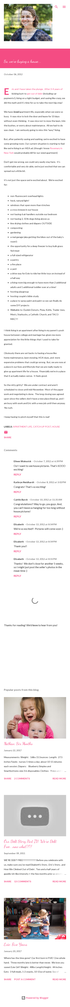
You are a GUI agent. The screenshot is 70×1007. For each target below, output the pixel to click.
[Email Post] (6, 433)
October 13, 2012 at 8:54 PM (41, 524)
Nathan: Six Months (18, 743)
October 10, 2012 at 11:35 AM (46, 499)
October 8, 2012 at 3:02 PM (51, 482)
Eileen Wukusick (22, 461)
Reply (17, 474)
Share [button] (7, 437)
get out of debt (35, 93)
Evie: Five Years (15, 944)
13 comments (22, 881)
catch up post (42, 426)
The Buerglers (18, 6)
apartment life (22, 426)
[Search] (56, 6)
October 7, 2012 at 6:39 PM (48, 461)
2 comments (22, 778)
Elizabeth (19, 524)
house (56, 426)
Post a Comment (25, 979)
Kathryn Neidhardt (24, 482)
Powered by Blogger (37, 997)
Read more (59, 778)
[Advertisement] (35, 655)
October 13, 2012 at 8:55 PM (41, 559)
